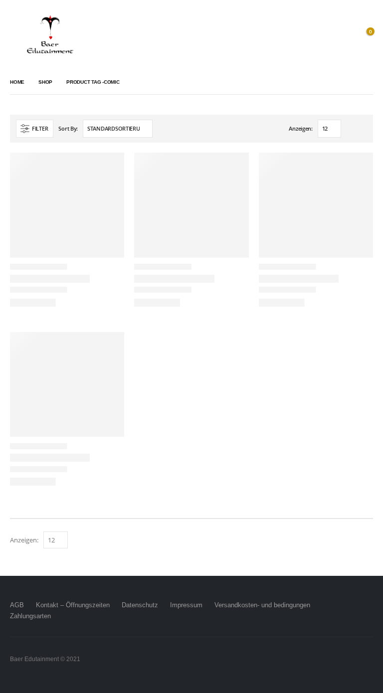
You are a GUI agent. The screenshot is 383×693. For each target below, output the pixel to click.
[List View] (362, 129)
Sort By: (68, 128)
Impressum (186, 605)
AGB (17, 605)
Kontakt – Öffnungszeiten (73, 605)
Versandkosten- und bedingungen (262, 605)
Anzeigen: (301, 128)
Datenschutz (140, 605)
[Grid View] (351, 129)
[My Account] (342, 35)
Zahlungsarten (30, 616)
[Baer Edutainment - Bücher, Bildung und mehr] (50, 35)
